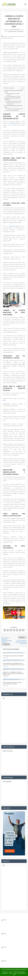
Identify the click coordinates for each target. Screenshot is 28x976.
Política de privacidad (21, 973)
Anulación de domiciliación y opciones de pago (13, 106)
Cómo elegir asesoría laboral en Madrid (13, 655)
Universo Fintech (5, 973)
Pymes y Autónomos (19, 31)
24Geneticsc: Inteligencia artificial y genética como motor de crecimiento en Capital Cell (13, 673)
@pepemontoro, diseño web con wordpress (16, 969)
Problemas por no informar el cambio (14, 101)
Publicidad (10, 971)
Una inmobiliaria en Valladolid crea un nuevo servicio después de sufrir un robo (13, 664)
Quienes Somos (5, 971)
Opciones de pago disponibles (13, 110)
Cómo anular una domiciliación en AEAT (15, 108)
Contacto (10, 973)
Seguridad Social (15, 123)
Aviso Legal (15, 973)
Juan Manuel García (15, 29)
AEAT (21, 317)
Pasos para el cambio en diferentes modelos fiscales (14, 103)
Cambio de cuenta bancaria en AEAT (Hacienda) (12, 98)
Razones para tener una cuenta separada (13, 94)
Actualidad (10, 31)
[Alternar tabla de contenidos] (21, 88)
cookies (14, 974)
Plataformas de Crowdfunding (19, 971)
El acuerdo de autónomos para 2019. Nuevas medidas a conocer (12, 683)
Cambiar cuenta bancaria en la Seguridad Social (13, 91)
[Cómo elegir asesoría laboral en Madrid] (14, 653)
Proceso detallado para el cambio (13, 96)
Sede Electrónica (14, 226)
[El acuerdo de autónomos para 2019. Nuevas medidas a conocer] (14, 679)
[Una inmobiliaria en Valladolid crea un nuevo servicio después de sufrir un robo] (14, 660)
